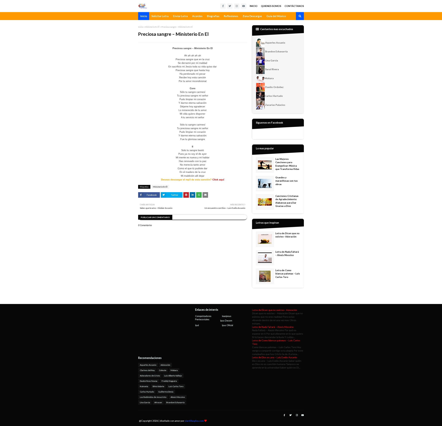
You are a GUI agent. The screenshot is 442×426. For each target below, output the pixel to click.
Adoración (165, 365)
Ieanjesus (226, 316)
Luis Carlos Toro (176, 386)
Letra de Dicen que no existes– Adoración (287, 235)
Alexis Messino (178, 397)
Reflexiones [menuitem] (231, 16)
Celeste (162, 370)
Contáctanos (294, 5)
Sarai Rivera (272, 69)
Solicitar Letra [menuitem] (160, 16)
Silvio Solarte (158, 386)
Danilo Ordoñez (274, 87)
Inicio (253, 5)
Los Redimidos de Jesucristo (153, 397)
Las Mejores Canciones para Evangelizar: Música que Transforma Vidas (287, 164)
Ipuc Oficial (227, 325)
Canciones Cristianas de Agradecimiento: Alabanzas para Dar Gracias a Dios (287, 201)
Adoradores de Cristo (150, 375)
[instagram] (236, 6)
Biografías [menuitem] (213, 16)
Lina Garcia (271, 60)
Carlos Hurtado (274, 95)
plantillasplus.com (194, 420)
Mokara (269, 78)
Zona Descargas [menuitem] (252, 16)
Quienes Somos (271, 5)
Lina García (145, 402)
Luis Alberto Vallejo (173, 375)
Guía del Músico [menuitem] (276, 16)
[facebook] (222, 6)
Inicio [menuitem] (143, 16)
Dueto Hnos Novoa (148, 381)
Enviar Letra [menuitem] (180, 16)
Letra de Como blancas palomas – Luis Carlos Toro (287, 273)
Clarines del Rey (147, 370)
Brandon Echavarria (276, 51)
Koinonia (144, 386)
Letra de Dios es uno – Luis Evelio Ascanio (274, 357)
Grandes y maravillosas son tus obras (286, 181)
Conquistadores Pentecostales (203, 318)
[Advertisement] (159, 330)
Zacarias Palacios (275, 104)
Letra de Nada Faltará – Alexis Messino (287, 253)
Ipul (197, 325)
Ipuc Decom (226, 320)
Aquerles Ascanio (275, 42)
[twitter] (229, 6)
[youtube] (243, 6)
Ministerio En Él (152, 27)
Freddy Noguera (169, 381)
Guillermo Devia (165, 391)
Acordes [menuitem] (197, 16)
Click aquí (218, 179)
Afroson (158, 402)
